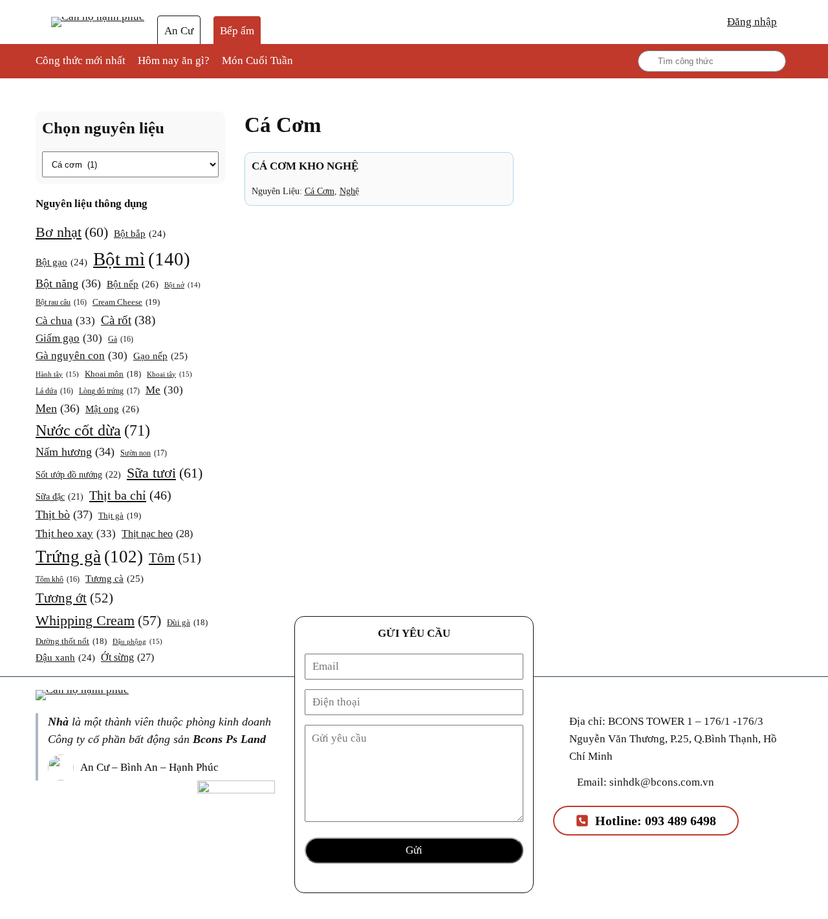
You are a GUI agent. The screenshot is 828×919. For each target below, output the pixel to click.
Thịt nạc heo (157, 533)
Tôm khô (58, 579)
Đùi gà (187, 622)
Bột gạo (61, 262)
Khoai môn (113, 374)
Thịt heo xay (76, 533)
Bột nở (182, 285)
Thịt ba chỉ (130, 495)
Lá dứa (54, 391)
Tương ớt (74, 598)
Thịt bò (64, 514)
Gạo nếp (160, 356)
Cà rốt (128, 320)
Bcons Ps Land (229, 739)
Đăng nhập (752, 22)
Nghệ (349, 191)
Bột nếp (132, 283)
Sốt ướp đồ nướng (78, 474)
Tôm (175, 558)
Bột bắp (140, 233)
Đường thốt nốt (71, 641)
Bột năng (68, 283)
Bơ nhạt (72, 232)
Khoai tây (169, 374)
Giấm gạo (69, 338)
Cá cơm (319, 191)
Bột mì (141, 259)
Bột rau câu (61, 302)
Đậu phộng (137, 641)
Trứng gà (89, 556)
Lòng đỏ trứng (109, 390)
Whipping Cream (98, 620)
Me (164, 390)
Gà (120, 339)
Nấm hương (75, 451)
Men (58, 408)
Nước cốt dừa (93, 430)
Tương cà (114, 578)
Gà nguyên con (81, 355)
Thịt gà (119, 515)
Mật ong (112, 408)
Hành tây (57, 374)
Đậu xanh (65, 657)
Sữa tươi (164, 473)
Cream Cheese (126, 302)
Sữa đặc (59, 497)
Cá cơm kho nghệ (305, 166)
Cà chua (65, 320)
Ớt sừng (127, 657)
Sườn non (143, 453)
